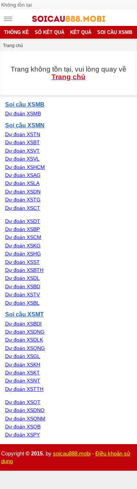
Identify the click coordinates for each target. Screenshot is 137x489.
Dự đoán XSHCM (25, 167)
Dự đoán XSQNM (25, 418)
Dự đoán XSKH (22, 364)
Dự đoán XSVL (22, 159)
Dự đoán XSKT (22, 373)
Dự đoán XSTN (22, 134)
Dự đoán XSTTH (24, 389)
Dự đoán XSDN (23, 192)
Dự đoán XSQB (23, 427)
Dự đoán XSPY (22, 435)
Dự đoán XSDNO (25, 410)
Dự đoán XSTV (22, 294)
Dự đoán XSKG (23, 246)
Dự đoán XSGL (22, 356)
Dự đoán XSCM (23, 237)
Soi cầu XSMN (25, 125)
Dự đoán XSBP (22, 229)
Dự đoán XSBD (22, 286)
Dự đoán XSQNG (25, 348)
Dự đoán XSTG (23, 200)
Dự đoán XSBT (22, 142)
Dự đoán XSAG (23, 175)
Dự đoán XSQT (23, 402)
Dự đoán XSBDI (23, 324)
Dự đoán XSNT (22, 381)
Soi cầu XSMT (24, 314)
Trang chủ (13, 45)
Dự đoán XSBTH (24, 270)
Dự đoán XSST (22, 262)
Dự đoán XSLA (22, 183)
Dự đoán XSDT (22, 221)
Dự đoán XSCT (22, 208)
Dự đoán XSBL (22, 303)
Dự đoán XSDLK (24, 340)
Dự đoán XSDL (22, 278)
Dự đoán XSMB (23, 113)
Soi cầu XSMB (25, 104)
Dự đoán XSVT (22, 151)
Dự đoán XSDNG (25, 332)
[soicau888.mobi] (68, 20)
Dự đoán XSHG (23, 254)
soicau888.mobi (72, 453)
